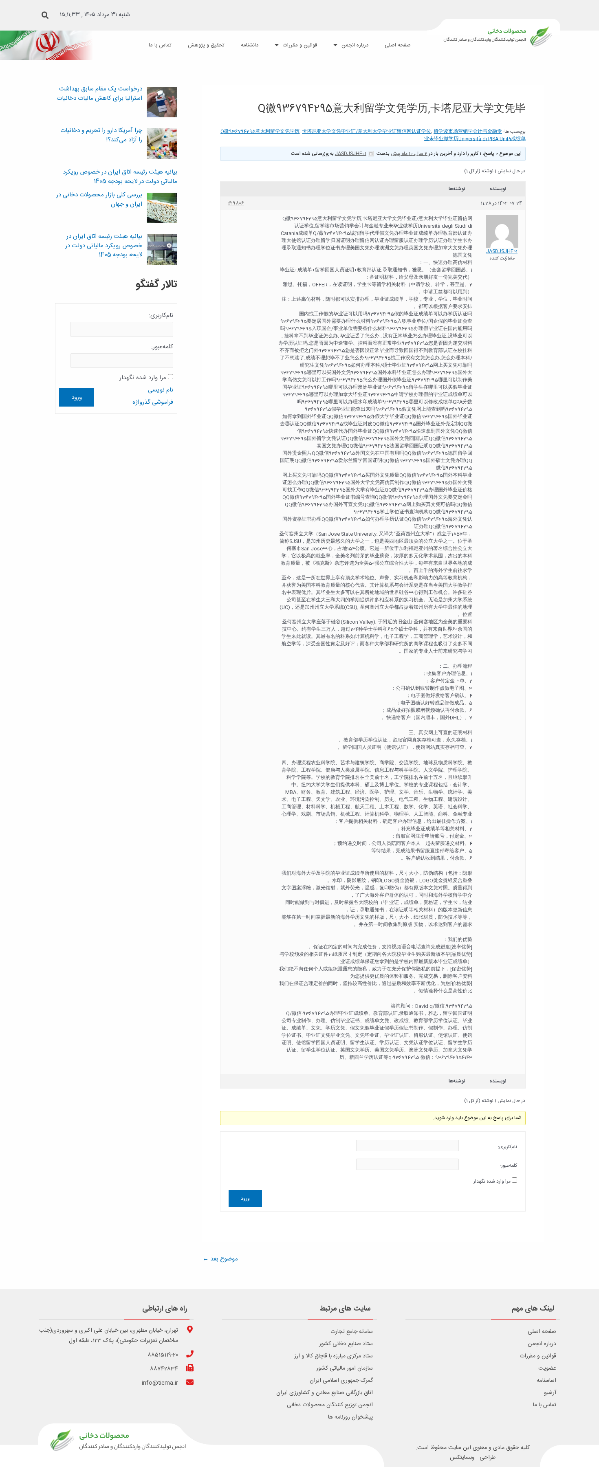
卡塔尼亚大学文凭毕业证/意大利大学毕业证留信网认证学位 (366, 132)
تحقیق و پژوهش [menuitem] (206, 45)
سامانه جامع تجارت (351, 1332)
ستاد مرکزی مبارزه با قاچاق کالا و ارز (333, 1356)
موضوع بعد (220, 1259)
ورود (245, 1198)
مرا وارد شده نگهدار (492, 1181)
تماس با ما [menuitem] (160, 45)
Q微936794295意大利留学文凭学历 (260, 132)
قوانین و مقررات (538, 1356)
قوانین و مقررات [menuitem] (300, 45)
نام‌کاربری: (507, 1146)
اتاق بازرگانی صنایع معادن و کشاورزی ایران (324, 1393)
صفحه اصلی (542, 1332)
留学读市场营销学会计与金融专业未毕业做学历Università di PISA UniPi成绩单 (475, 135)
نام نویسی (160, 390)
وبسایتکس (462, 1458)
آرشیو (550, 1393)
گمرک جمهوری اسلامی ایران (341, 1381)
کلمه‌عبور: (508, 1165)
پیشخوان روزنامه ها (350, 1417)
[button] (45, 15)
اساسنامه (546, 1381)
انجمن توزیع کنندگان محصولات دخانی (330, 1405)
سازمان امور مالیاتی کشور (344, 1368)
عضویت (547, 1368)
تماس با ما (544, 1405)
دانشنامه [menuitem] (249, 45)
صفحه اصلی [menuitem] (398, 45)
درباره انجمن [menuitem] (354, 45)
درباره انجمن (542, 1344)
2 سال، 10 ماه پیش (409, 154)
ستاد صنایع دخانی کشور (346, 1344)
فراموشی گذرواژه (152, 402)
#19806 (236, 203)
